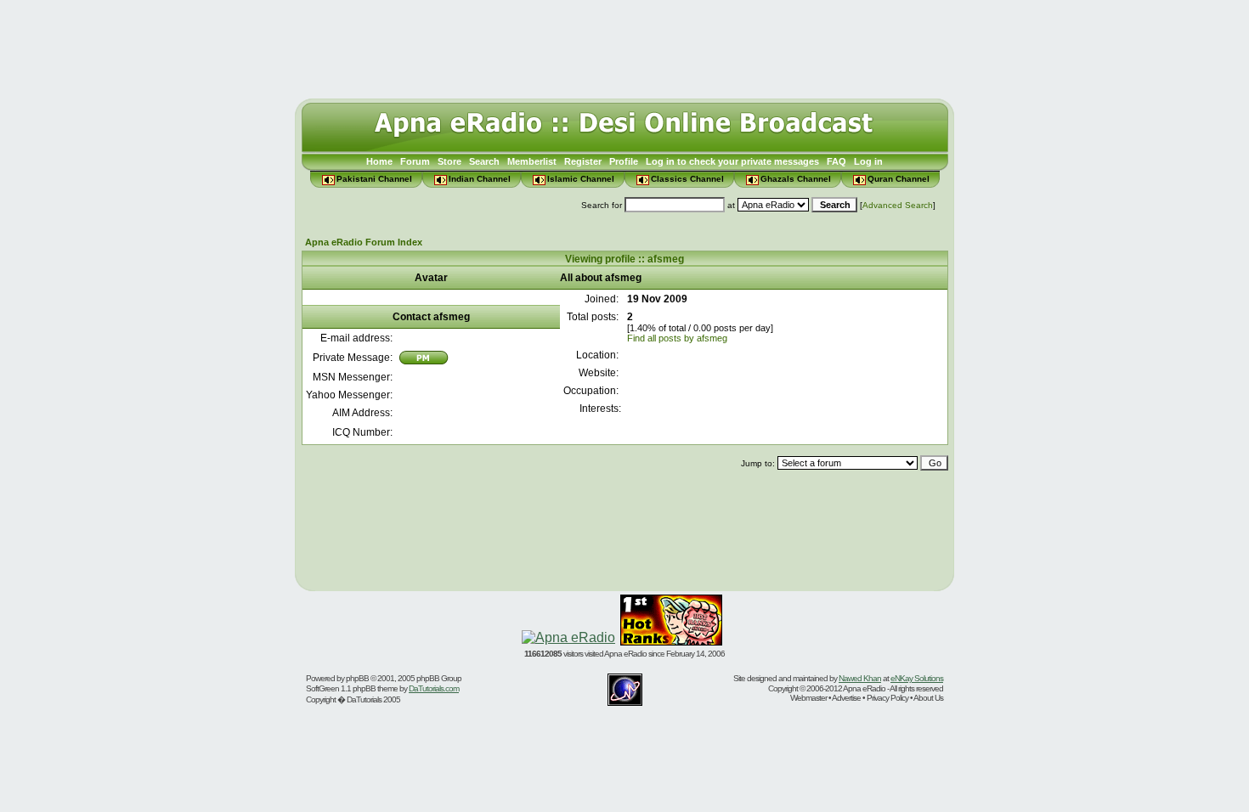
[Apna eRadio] (568, 637)
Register (583, 161)
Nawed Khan (860, 678)
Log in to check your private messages (732, 161)
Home (379, 161)
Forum (415, 161)
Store (449, 161)
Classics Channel (687, 178)
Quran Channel (899, 178)
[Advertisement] (624, 45)
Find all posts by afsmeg (677, 338)
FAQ (836, 161)
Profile (623, 161)
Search (484, 161)
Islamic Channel (580, 178)
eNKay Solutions (916, 678)
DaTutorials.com (434, 688)
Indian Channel (480, 178)
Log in (868, 161)
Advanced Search (897, 205)
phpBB (357, 678)
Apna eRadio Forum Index (363, 242)
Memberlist (532, 161)
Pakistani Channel (374, 178)
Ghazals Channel (795, 178)
